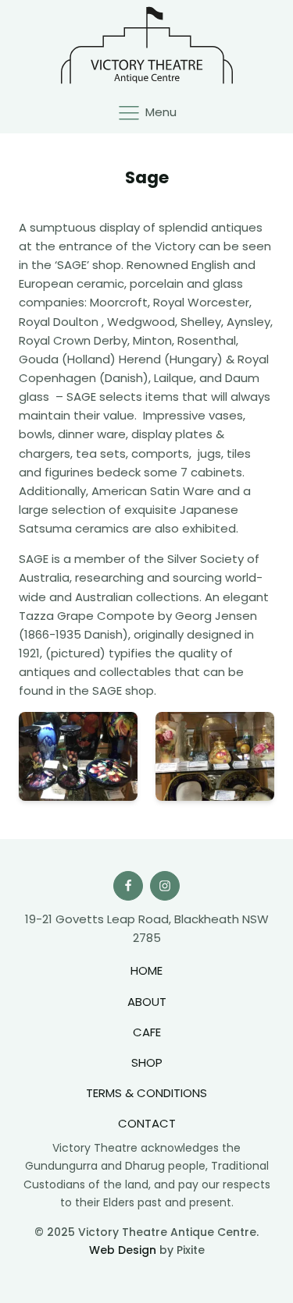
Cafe (147, 1032)
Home (146, 970)
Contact (147, 1123)
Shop (147, 1062)
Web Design (122, 1250)
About (146, 1001)
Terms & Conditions (146, 1093)
